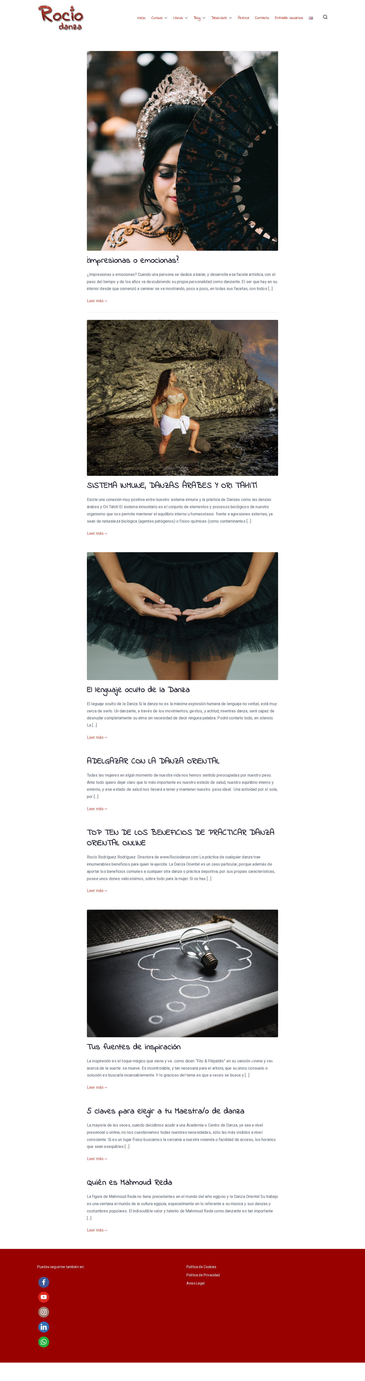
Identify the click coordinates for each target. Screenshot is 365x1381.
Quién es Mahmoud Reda (129, 1183)
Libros (178, 18)
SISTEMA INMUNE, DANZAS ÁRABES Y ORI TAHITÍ (172, 486)
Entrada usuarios (289, 18)
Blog (197, 18)
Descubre (219, 18)
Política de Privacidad (203, 1275)
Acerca (243, 18)
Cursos (156, 18)
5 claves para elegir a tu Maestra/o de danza (165, 1111)
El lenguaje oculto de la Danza (138, 690)
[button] (164, 18)
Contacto (262, 18)
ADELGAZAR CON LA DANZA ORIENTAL (153, 761)
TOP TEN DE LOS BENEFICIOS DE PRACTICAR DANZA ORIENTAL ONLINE (180, 838)
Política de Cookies (201, 1267)
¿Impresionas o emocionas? (133, 261)
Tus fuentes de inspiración (134, 1047)
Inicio (142, 18)
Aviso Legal (195, 1283)
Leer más (95, 301)
